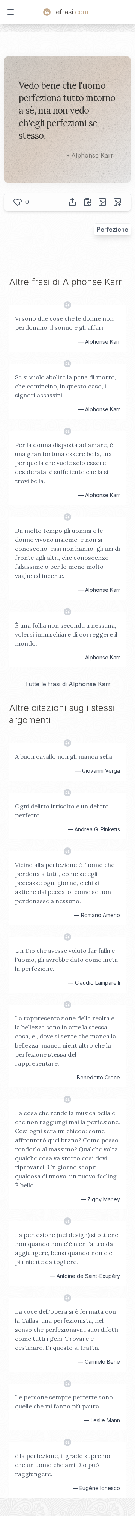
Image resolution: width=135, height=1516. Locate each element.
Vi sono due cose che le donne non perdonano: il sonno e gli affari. (64, 323)
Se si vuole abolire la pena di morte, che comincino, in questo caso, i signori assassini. (65, 386)
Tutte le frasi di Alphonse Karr (68, 684)
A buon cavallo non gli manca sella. (64, 756)
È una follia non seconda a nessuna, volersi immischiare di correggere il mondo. (66, 634)
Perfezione (112, 229)
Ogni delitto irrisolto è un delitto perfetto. (62, 810)
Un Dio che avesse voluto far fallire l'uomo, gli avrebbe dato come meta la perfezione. (66, 959)
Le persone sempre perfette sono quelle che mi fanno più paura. (64, 1401)
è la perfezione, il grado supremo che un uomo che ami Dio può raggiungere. (62, 1465)
